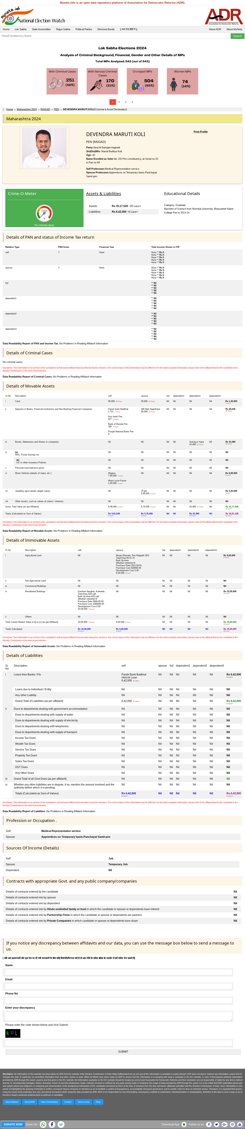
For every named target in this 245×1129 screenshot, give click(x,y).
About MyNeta (234, 29)
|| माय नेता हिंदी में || (128, 29)
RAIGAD (45, 109)
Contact (67, 1102)
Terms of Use (84, 1102)
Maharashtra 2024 (27, 109)
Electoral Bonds (106, 29)
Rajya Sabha (63, 29)
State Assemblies (41, 29)
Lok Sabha (20, 29)
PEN (56, 109)
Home (6, 29)
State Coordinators (49, 1102)
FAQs (98, 1102)
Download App (170, 1124)
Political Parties (84, 29)
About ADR (215, 29)
